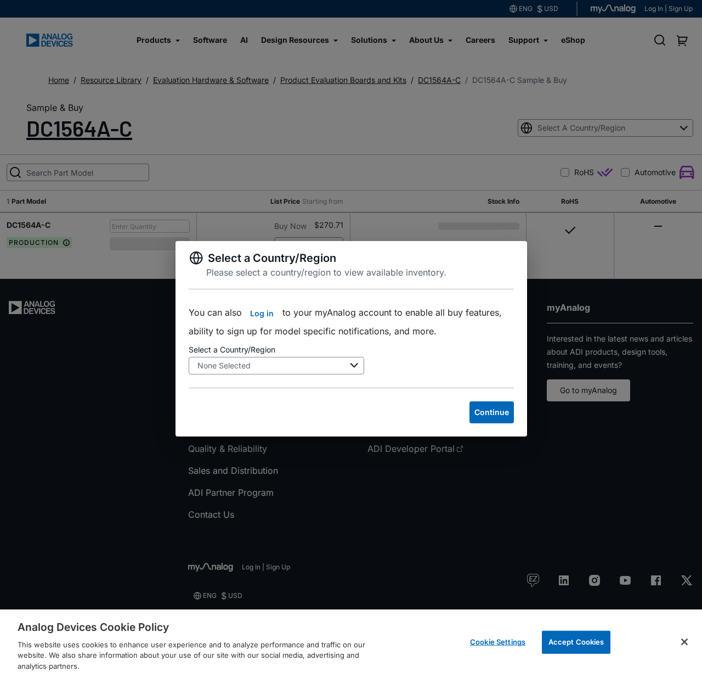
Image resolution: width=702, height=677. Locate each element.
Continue (491, 412)
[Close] (684, 642)
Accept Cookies (576, 641)
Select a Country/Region (232, 349)
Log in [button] (262, 313)
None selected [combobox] (224, 365)
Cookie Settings (497, 641)
